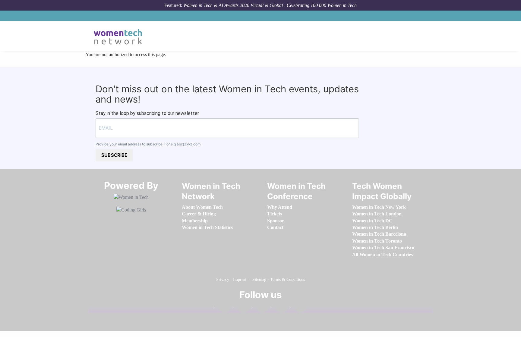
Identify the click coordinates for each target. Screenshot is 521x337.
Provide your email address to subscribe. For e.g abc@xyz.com (148, 144)
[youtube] (297, 308)
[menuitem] (202, 207)
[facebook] (221, 308)
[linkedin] (240, 308)
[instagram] (259, 308)
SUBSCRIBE (114, 155)
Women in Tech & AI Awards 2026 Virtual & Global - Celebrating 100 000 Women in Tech (270, 5)
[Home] (120, 36)
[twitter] (278, 308)
